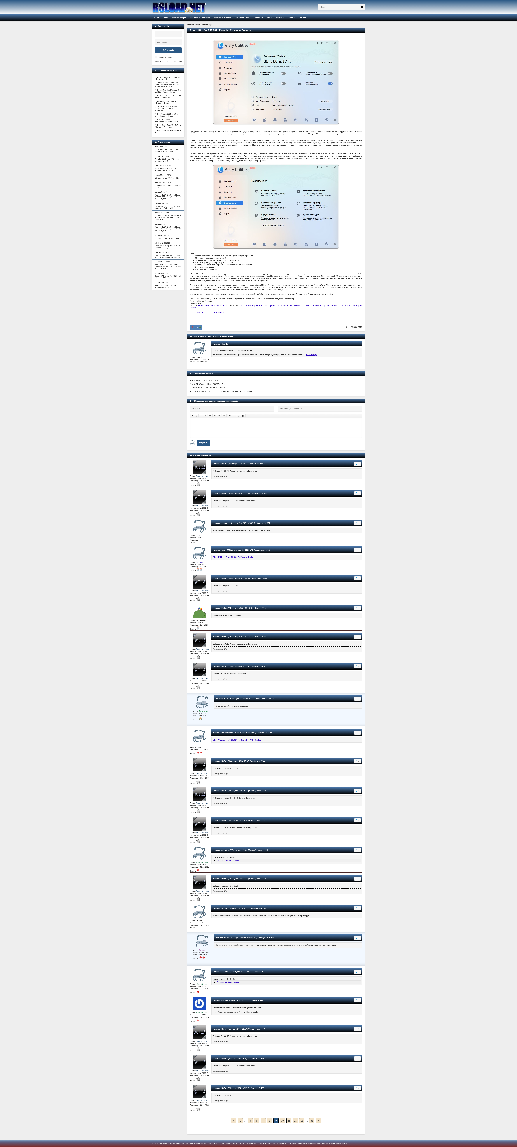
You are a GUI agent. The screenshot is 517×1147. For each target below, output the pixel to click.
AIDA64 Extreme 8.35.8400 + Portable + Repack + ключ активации (167, 108)
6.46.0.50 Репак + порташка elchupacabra (324, 305)
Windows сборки (179, 18)
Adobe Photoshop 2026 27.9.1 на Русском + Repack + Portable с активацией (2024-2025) (167, 84)
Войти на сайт (168, 50)
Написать (303, 18)
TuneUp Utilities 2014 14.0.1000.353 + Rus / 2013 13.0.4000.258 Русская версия (222, 391)
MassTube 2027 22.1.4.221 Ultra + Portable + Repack (168, 96)
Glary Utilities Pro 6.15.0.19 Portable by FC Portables (237, 740)
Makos (224, 608)
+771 (196, 327)
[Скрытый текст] (230, 415)
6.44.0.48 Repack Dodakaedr (291, 305)
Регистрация (177, 62)
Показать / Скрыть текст (228, 860)
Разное (279, 18)
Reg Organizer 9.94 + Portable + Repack (168, 132)
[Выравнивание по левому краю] (210, 415)
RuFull (224, 464)
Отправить (203, 443)
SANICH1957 (230, 699)
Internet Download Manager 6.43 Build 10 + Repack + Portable (168, 91)
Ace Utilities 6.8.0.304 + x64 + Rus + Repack (208, 388)
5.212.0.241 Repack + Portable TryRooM (258, 305)
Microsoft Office (243, 18)
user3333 (225, 550)
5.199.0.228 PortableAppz (213, 312)
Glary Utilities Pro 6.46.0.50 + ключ (213, 305)
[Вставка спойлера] (243, 415)
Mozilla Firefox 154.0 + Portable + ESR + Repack (167, 78)
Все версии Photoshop (200, 18)
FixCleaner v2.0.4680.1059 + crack (205, 380)
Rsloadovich (227, 732)
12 (295, 1121)
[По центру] (214, 415)
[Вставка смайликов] (224, 415)
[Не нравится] (192, 327)
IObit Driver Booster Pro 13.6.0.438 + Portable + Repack (166, 120)
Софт (156, 18)
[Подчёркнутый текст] (200, 415)
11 (289, 1121)
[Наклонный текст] (197, 415)
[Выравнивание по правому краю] (219, 415)
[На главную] (186, 7)
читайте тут (311, 355)
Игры (269, 18)
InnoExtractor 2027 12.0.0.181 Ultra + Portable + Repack (167, 115)
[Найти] (362, 7)
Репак (165, 18)
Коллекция (258, 18)
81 (312, 1121)
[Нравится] (200, 327)
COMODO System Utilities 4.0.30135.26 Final (208, 384)
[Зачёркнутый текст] (205, 415)
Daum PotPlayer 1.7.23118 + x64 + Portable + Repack (168, 102)
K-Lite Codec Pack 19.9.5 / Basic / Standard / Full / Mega (168, 126)
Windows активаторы (223, 18)
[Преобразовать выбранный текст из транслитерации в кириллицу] (239, 415)
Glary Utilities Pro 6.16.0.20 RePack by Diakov (234, 557)
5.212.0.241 (195, 312)
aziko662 (225, 850)
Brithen (224, 908)
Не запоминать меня (166, 57)
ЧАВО (290, 18)
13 (302, 1121)
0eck (223, 1000)
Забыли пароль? (161, 62)
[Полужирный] (193, 415)
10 (282, 1121)
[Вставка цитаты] (234, 415)
